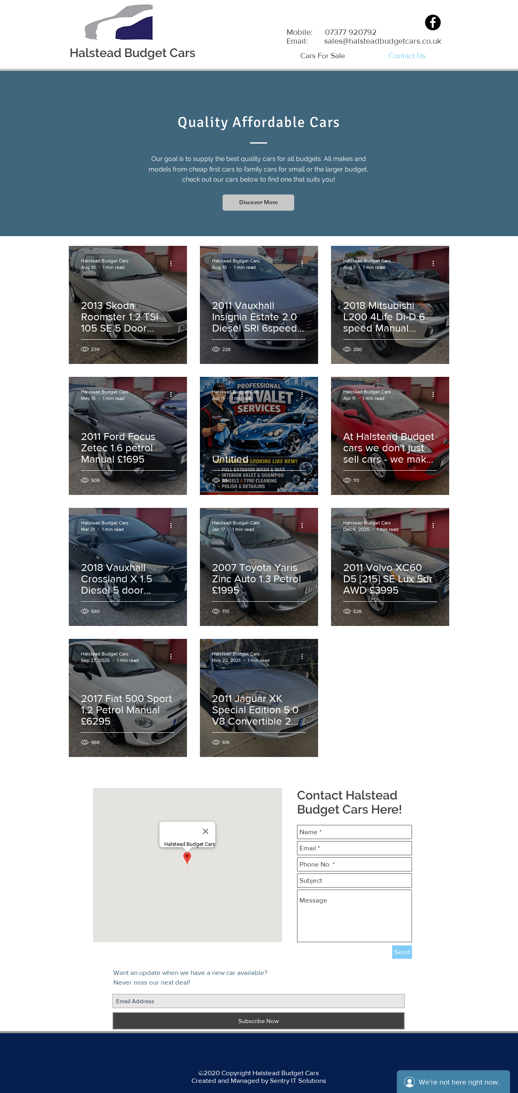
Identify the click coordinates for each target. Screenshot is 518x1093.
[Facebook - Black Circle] (433, 22)
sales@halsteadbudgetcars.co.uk (382, 40)
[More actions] (173, 263)
